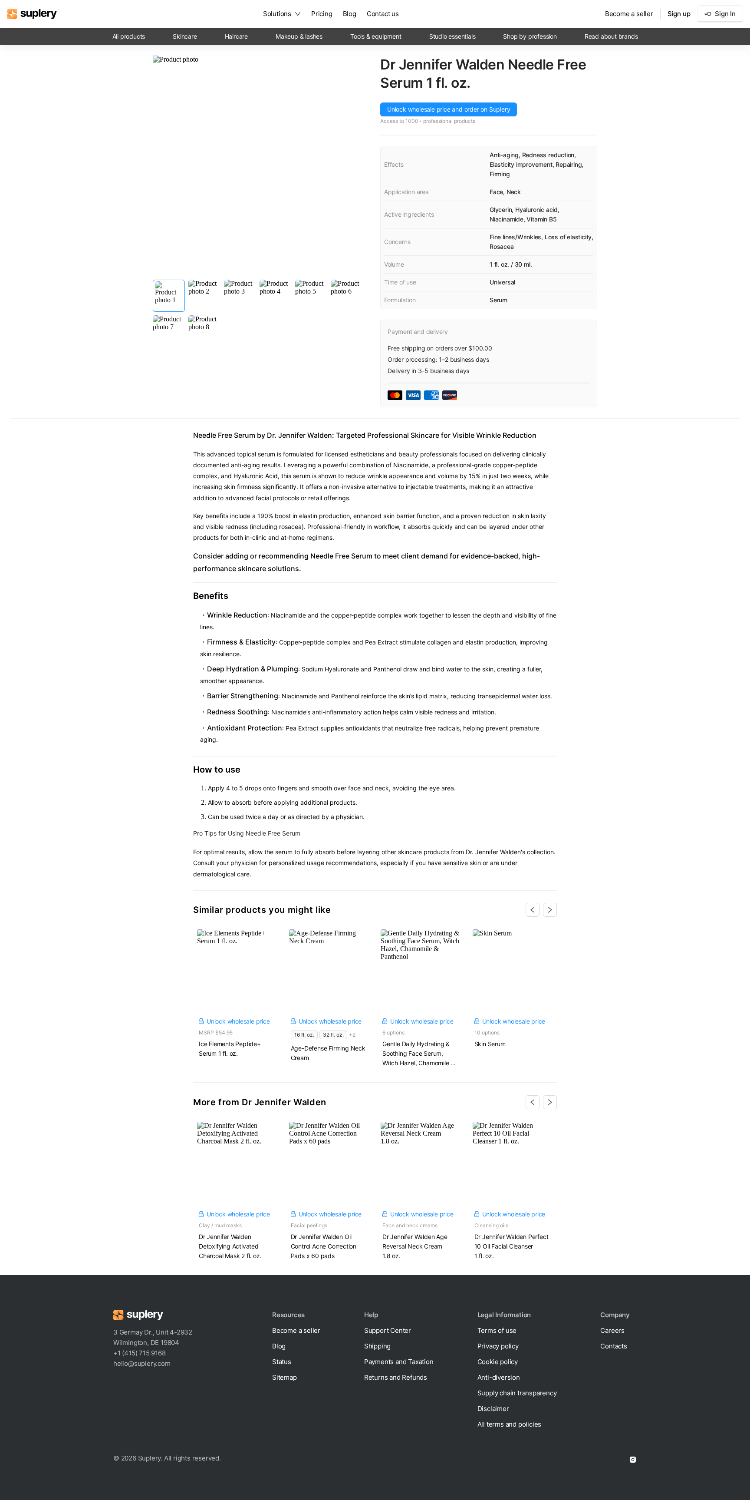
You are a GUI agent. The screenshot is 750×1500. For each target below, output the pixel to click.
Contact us (383, 14)
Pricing (321, 14)
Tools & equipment (375, 36)
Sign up (679, 14)
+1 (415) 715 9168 (139, 1353)
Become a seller (629, 14)
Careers (612, 1330)
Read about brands (611, 36)
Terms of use (497, 1330)
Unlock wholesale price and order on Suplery (448, 109)
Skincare (185, 36)
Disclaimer (493, 1408)
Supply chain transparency (517, 1393)
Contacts (613, 1346)
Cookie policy (497, 1362)
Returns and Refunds (395, 1377)
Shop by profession (529, 36)
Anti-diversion (498, 1377)
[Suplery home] (32, 14)
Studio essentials (452, 36)
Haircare (236, 36)
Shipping (377, 1346)
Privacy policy (498, 1346)
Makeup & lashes (299, 36)
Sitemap (284, 1377)
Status (281, 1362)
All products (128, 36)
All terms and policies (509, 1424)
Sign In (725, 14)
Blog (349, 14)
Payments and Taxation (399, 1362)
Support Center (387, 1330)
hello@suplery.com (142, 1363)
